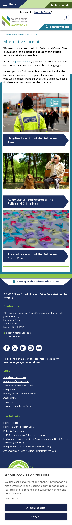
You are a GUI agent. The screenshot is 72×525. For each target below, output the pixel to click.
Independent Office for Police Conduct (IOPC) (27, 446)
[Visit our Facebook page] (6, 348)
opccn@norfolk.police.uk (19, 332)
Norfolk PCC (14, 20)
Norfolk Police (42, 12)
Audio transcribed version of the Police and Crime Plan (30, 201)
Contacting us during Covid (17, 405)
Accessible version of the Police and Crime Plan (33, 256)
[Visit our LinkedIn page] (23, 348)
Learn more (11, 498)
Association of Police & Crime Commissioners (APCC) (30, 450)
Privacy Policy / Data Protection (19, 393)
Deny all (36, 516)
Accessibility (9, 397)
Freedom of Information (16, 381)
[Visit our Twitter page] (15, 348)
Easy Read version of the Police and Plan (33, 140)
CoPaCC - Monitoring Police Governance (24, 435)
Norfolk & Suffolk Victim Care (18, 426)
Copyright (8, 401)
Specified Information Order (18, 385)
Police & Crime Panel (14, 431)
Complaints (9, 389)
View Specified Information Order (38, 281)
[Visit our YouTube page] (39, 348)
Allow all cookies (35, 507)
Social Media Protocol (14, 377)
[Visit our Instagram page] (31, 348)
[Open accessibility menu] (66, 17)
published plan (23, 61)
